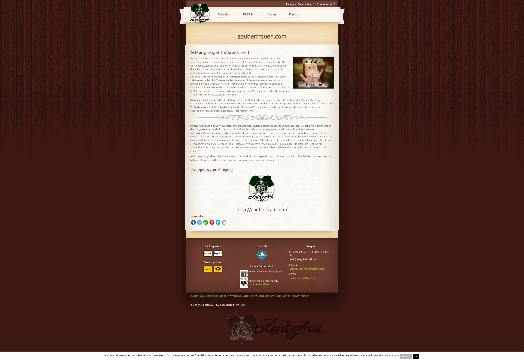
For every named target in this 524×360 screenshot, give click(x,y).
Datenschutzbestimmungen (386, 355)
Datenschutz (265, 295)
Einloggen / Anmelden (298, 4)
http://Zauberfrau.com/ (262, 209)
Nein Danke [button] (405, 356)
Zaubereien (223, 15)
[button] (193, 222)
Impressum (281, 295)
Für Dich (247, 15)
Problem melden (300, 295)
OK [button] (416, 356)
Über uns (271, 15)
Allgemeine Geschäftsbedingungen (209, 295)
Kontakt (293, 15)
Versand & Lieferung (243, 295)
